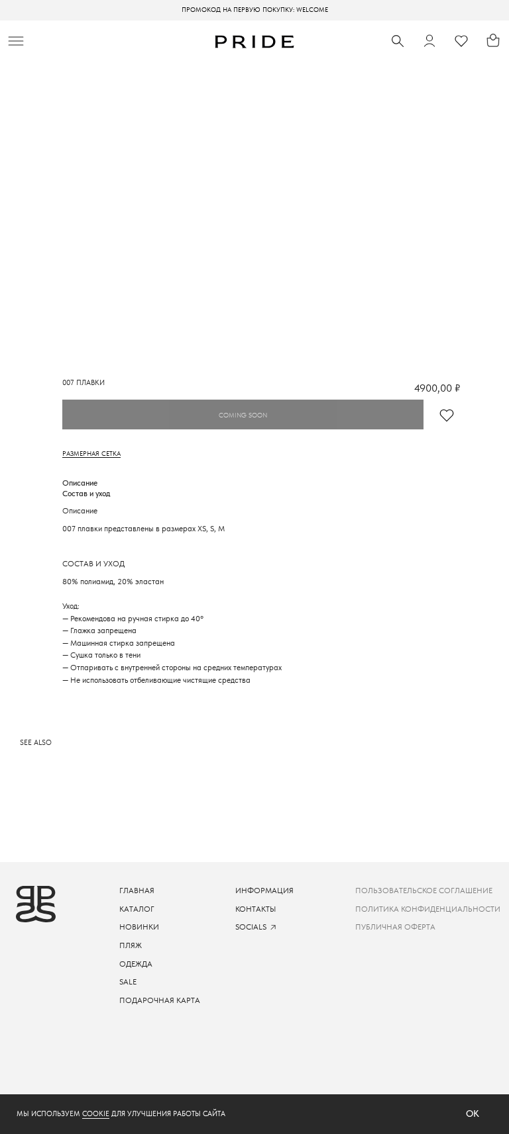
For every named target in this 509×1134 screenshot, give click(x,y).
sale (128, 981)
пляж (130, 945)
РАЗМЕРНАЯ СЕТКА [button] (91, 453)
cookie (95, 1114)
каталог (136, 909)
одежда (135, 964)
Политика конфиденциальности (427, 909)
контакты (255, 909)
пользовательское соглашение (423, 890)
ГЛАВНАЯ (136, 890)
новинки (139, 927)
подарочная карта (159, 1000)
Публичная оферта (395, 927)
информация (264, 890)
